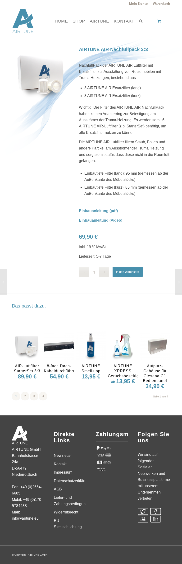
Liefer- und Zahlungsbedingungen (70, 500)
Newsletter (63, 455)
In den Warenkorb (127, 272)
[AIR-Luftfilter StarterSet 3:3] (3, 282)
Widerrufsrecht (66, 512)
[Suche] (141, 21)
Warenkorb (161, 3)
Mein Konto (138, 3)
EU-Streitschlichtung (68, 524)
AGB (58, 489)
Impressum (63, 472)
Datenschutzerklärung (70, 481)
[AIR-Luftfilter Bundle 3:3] (178, 282)
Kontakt (60, 464)
